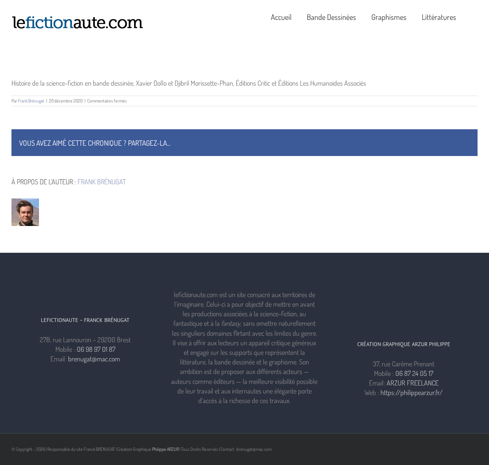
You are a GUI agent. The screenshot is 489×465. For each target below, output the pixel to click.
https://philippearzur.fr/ (412, 392)
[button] (474, 16)
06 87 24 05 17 (414, 373)
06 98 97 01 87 (96, 349)
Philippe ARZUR (165, 449)
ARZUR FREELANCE (413, 383)
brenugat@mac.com (94, 358)
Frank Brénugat (31, 101)
